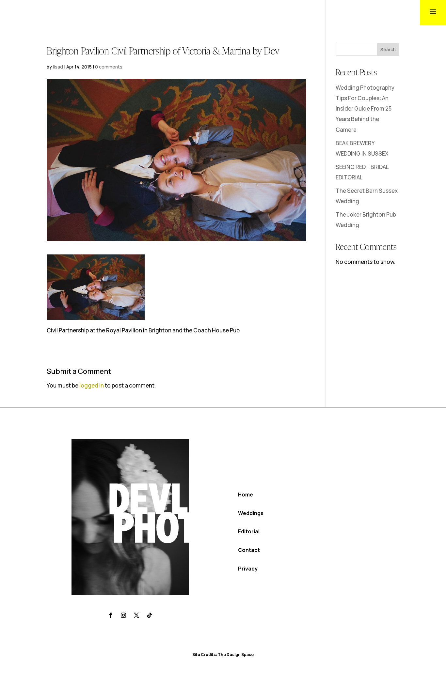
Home (245, 494)
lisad (58, 67)
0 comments (108, 67)
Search (388, 49)
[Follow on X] (136, 615)
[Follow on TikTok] (149, 615)
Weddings (250, 513)
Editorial (249, 531)
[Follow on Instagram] (123, 615)
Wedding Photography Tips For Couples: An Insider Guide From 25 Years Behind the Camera (365, 108)
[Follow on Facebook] (110, 615)
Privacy (248, 568)
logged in (91, 385)
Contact (249, 550)
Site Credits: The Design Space (223, 654)
